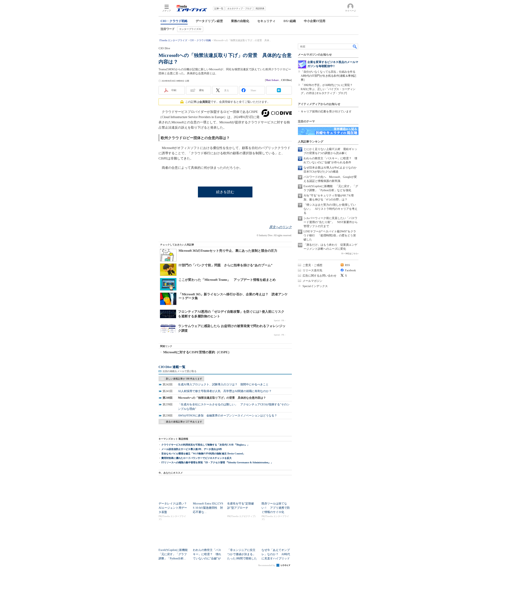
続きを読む (225, 192)
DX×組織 (290, 21)
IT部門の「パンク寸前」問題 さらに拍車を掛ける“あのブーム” (225, 265)
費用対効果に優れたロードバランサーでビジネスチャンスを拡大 (196, 458)
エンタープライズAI (190, 29)
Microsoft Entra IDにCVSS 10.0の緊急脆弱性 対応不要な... (208, 508)
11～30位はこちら (349, 253)
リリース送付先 (312, 270)
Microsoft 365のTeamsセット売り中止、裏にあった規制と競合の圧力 (228, 250)
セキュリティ (266, 21)
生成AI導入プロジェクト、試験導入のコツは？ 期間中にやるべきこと (223, 384)
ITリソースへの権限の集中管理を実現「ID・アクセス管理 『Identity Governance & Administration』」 (217, 462)
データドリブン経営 (209, 21)
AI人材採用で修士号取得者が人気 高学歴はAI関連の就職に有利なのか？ (225, 391)
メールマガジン (312, 280)
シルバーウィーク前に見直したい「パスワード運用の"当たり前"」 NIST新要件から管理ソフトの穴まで (331, 222)
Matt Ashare (272, 80)
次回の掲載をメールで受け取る (180, 371)
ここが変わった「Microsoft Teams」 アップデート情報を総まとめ (227, 279)
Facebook (350, 270)
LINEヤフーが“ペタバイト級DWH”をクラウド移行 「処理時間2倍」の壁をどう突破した (330, 235)
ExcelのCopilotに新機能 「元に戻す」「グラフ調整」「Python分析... (174, 554)
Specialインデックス (315, 286)
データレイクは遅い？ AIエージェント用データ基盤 (174, 508)
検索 (355, 46)
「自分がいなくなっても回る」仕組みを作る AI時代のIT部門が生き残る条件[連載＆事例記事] (329, 75)
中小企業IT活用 (314, 21)
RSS (347, 265)
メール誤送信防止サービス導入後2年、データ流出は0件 (191, 449)
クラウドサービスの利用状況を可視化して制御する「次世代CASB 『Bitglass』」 (205, 444)
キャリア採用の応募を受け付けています (326, 111)
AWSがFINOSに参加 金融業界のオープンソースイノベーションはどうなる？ (227, 415)
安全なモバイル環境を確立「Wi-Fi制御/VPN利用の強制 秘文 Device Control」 (203, 453)
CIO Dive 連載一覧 (172, 367)
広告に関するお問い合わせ (319, 275)
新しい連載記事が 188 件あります (184, 378)
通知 (201, 90)
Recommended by (267, 565)
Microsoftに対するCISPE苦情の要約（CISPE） (197, 352)
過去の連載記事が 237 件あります (184, 421)
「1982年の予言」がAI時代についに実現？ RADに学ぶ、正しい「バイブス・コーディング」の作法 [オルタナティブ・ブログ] (328, 89)
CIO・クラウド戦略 (174, 21)
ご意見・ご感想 (312, 265)
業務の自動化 (240, 21)
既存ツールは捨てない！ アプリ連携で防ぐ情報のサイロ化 (276, 508)
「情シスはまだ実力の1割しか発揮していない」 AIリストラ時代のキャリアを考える (330, 208)
